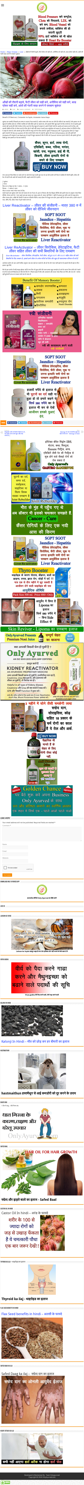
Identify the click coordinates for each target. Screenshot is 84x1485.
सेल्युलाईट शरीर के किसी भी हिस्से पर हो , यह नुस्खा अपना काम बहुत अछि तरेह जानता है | (15, 433)
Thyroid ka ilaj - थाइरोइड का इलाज (24, 1299)
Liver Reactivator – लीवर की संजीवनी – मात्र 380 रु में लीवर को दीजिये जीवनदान (42, 207)
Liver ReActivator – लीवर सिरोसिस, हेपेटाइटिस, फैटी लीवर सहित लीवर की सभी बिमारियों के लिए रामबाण (42, 249)
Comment (6, 826)
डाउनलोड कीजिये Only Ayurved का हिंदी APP (42, 898)
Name (4, 844)
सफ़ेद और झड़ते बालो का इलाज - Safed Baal (28, 1200)
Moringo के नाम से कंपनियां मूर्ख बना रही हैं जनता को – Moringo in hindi (69, 432)
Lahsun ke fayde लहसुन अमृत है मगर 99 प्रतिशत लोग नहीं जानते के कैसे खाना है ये (42, 951)
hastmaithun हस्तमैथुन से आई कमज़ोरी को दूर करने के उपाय (38, 1093)
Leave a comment (24, 109)
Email (4, 851)
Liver (21, 52)
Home (2, 52)
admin (6, 109)
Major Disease (12, 52)
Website (5, 858)
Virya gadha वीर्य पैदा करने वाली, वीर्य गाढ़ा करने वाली (42, 995)
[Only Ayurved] (42, 7)
